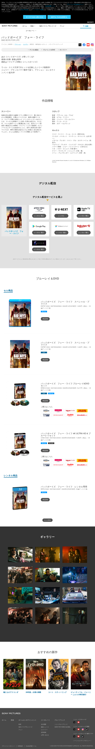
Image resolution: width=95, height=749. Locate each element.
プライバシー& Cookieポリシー (75, 4)
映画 (32, 26)
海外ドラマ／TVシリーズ (47, 26)
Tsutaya (43, 416)
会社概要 (43, 724)
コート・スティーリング (57, 692)
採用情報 (43, 732)
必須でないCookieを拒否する (59, 17)
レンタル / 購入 (39, 216)
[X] (74, 729)
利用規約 (20, 746)
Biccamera (80, 416)
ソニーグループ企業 (37, 9)
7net (54, 416)
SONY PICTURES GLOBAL (63, 727)
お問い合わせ (45, 735)
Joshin (67, 416)
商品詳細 (45, 319)
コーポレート (30, 31)
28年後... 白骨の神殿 (33, 692)
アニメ (62, 26)
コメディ (25, 44)
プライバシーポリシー (8, 746)
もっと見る (47, 520)
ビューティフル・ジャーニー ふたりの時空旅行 (81, 693)
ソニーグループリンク (61, 724)
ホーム (24, 26)
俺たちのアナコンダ (10, 692)
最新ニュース (45, 727)
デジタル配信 (34, 50)
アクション (18, 44)
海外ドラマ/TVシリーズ (25, 727)
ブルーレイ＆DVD (49, 50)
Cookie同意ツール (50, 6)
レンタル (61, 216)
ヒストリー (44, 730)
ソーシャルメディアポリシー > (82, 740)
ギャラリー (63, 50)
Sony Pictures (24, 9)
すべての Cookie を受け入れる (34, 17)
